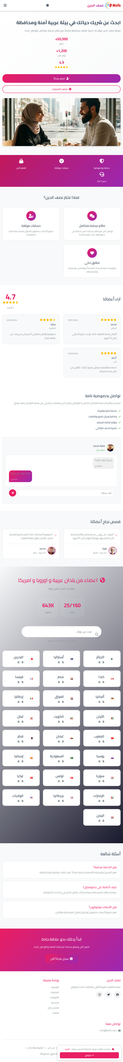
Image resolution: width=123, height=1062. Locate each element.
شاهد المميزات (60, 89)
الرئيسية (55, 987)
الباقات (55, 1013)
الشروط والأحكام (36, 1048)
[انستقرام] (99, 994)
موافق (88, 1055)
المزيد (67, 1049)
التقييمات (54, 997)
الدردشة (55, 1003)
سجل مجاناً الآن (59, 958)
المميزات (54, 992)
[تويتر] (108, 994)
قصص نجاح (53, 1008)
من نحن (51, 1048)
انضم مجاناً (59, 78)
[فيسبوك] (117, 994)
